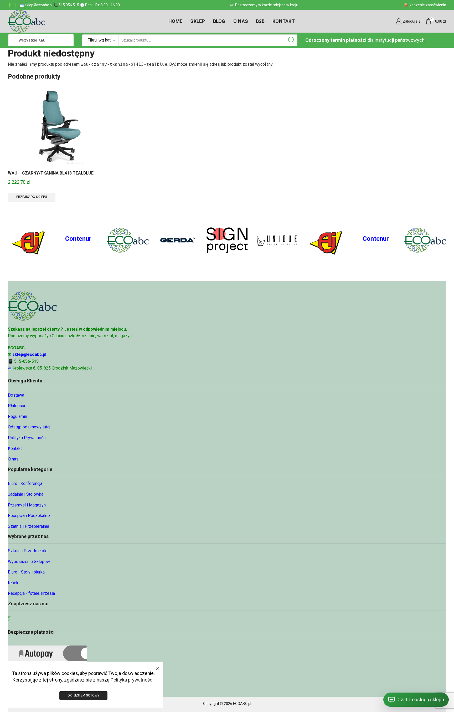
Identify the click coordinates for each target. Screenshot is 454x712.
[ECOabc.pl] (128, 240)
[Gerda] (177, 240)
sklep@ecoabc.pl (29, 354)
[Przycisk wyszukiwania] (291, 40)
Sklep (197, 21)
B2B (260, 21)
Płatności (16, 405)
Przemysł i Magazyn (27, 505)
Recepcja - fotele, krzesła (31, 593)
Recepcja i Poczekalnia (29, 515)
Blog (219, 21)
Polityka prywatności (132, 680)
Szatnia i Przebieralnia (28, 526)
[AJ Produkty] (29, 240)
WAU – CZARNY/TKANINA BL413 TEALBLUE (51, 173)
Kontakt (283, 21)
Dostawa (16, 395)
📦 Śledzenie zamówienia (424, 5)
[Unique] (276, 240)
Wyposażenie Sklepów (29, 561)
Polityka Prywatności (27, 437)
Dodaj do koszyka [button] (59, 128)
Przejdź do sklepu (31, 197)
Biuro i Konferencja (25, 483)
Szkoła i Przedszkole (28, 550)
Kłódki (13, 582)
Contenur (78, 238)
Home (175, 21)
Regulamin (17, 416)
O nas (240, 21)
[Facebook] (10, 5)
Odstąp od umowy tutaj (29, 426)
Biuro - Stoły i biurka (26, 572)
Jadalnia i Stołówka (25, 494)
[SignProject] (227, 240)
